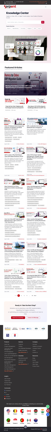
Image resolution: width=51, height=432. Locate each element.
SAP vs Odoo (21, 175)
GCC (21, 259)
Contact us (35, 352)
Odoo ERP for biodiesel (9, 232)
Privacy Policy (36, 366)
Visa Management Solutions (32, 203)
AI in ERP (15, 137)
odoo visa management (32, 205)
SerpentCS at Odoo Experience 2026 (12, 203)
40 (32, 295)
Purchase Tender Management (33, 169)
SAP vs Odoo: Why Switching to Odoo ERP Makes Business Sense (14, 155)
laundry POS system (31, 232)
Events (17, 259)
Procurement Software (36, 167)
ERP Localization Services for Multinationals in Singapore (35, 126)
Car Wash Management (9, 369)
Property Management (9, 346)
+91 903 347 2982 (9, 1)
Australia (36, 423)
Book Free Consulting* (18, 317)
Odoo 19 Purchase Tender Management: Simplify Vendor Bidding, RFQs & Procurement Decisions (35, 157)
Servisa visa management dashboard (34, 199)
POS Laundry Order (31, 230)
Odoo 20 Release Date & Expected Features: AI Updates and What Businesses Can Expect (14, 127)
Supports (20, 344)
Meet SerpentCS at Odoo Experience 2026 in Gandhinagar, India (14, 188)
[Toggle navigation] (45, 6)
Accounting (23, 28)
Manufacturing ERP (23, 358)
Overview (35, 344)
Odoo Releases (16, 139)
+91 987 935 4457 (20, 1)
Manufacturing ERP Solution (10, 230)
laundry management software (33, 234)
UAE (22, 413)
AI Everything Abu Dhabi (10, 259)
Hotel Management (8, 367)
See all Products (8, 371)
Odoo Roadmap (8, 141)
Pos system (38, 230)
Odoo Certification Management (33, 259)
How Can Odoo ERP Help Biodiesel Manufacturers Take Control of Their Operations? (14, 220)
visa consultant (41, 205)
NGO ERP (20, 362)
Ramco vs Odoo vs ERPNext (41, 291)
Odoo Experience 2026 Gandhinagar (12, 197)
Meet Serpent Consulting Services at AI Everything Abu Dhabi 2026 (14, 250)
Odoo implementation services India (12, 201)
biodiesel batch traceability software (12, 236)
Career (34, 350)
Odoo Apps (35, 364)
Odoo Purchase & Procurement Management (36, 175)
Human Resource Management (8, 362)
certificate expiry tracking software (34, 261)
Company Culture (37, 348)
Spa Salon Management (10, 365)
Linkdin (7, 394)
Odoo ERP (7, 164)
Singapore (30, 28)
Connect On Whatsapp (33, 317)
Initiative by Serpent (37, 346)
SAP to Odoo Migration (9, 166)
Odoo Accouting (30, 286)
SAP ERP (16, 164)
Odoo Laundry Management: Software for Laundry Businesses (36, 219)
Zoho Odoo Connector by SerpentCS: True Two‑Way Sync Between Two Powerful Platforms (14, 277)
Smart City (6, 344)
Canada (29, 413)
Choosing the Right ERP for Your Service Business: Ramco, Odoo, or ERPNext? (36, 277)
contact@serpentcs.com (11, 3)
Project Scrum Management (11, 355)
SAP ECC (12, 164)
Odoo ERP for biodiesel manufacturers (12, 234)
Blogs (34, 358)
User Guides (35, 362)
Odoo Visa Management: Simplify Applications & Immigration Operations (36, 188)
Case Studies (7, 378)
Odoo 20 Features (8, 139)
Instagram (8, 398)
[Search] (42, 22)
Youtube (8, 396)
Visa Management (8, 357)
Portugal (22, 423)
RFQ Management (30, 171)
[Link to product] (8, 329)
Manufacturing (15, 28)
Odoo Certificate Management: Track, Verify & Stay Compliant (35, 250)
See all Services (22, 352)
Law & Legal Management (10, 353)
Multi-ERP (7, 261)
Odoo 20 (19, 137)
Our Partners (7, 384)
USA (8, 413)
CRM (35, 28)
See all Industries (22, 364)
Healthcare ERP (22, 360)
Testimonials (7, 380)
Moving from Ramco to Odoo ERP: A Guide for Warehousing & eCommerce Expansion (21, 86)
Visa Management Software (32, 201)
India (42, 413)
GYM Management (8, 351)
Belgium (15, 413)
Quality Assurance (22, 350)
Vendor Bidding (39, 171)
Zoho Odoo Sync (18, 288)
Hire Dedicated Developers (24, 348)
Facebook (8, 390)
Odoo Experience (8, 137)
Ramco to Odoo (30, 288)
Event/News (22, 208)
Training (20, 346)
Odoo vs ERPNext (38, 286)
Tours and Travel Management (8, 349)
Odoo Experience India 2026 (10, 199)
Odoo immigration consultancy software (35, 197)
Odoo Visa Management (42, 208)
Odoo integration (16, 286)
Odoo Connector (8, 286)
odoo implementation (9, 168)
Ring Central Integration (10, 359)
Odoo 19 (8, 28)
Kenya (35, 413)
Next (35, 295)
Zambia (8, 423)
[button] (25, 426)
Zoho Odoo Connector (9, 288)
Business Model (8, 382)
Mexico (29, 423)
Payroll (39, 28)
